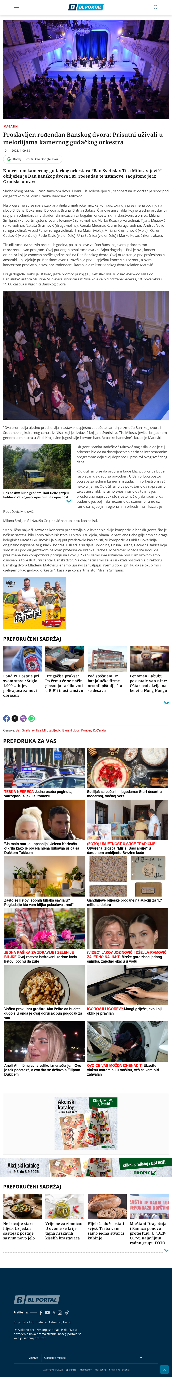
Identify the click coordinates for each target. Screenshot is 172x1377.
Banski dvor (70, 730)
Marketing (101, 1369)
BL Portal (70, 1370)
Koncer (86, 730)
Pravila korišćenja (119, 1369)
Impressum (85, 1369)
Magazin (11, 126)
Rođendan (100, 730)
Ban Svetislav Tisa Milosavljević (38, 730)
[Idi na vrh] (164, 1369)
